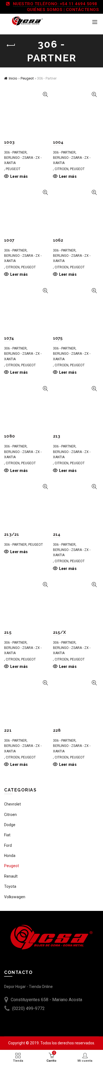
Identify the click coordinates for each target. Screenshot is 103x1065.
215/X (59, 632)
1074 (9, 338)
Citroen (61, 169)
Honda (9, 855)
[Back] (11, 45)
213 (56, 436)
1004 (58, 142)
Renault (11, 876)
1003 (9, 142)
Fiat (7, 835)
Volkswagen (14, 897)
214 (57, 534)
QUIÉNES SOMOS (45, 9)
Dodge (9, 825)
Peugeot (27, 78)
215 (8, 632)
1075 (58, 338)
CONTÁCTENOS (82, 9)
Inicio (13, 78)
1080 (9, 436)
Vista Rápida (45, 94)
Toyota (10, 886)
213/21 (11, 534)
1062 (58, 240)
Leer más (19, 176)
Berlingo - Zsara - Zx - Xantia (22, 160)
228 (57, 730)
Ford (8, 845)
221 (8, 730)
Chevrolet (12, 804)
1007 (9, 240)
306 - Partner (15, 152)
